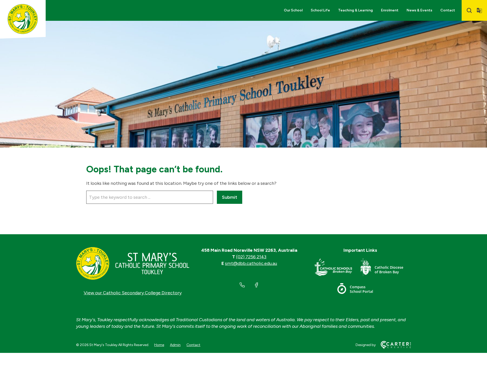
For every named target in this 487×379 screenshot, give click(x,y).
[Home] (132, 263)
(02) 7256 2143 (251, 257)
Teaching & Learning (355, 10)
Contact (447, 10)
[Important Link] (337, 268)
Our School (293, 10)
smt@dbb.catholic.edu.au (251, 263)
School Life (320, 10)
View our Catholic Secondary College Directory (133, 293)
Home (159, 345)
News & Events (419, 10)
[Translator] (479, 10)
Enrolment (389, 10)
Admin (175, 345)
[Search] (469, 10)
